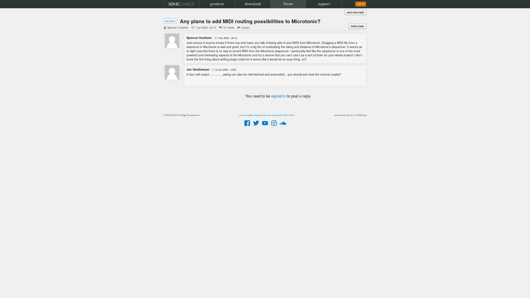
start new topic (355, 12)
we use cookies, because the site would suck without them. (267, 115)
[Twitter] (256, 126)
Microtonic (170, 21)
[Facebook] (247, 126)
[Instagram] (274, 126)
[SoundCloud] (283, 126)
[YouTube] (265, 126)
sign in (360, 4)
